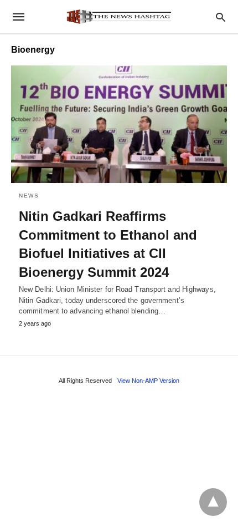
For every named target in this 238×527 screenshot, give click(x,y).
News (29, 195)
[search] (220, 17)
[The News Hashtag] (118, 17)
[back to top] (213, 502)
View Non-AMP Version (148, 380)
